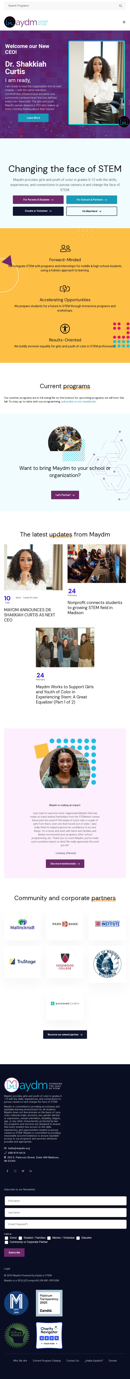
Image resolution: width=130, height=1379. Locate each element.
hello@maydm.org (19, 1148)
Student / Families (35, 1237)
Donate (113, 1360)
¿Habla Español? (94, 1360)
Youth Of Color (30, 597)
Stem (18, 597)
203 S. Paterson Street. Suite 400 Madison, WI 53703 (31, 1159)
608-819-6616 (16, 1152)
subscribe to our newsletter (78, 401)
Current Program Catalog (47, 1360)
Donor (13, 1237)
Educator (86, 1237)
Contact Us (73, 1360)
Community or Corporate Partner (29, 1242)
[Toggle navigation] (124, 22)
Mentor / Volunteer (63, 1237)
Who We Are (20, 1360)
